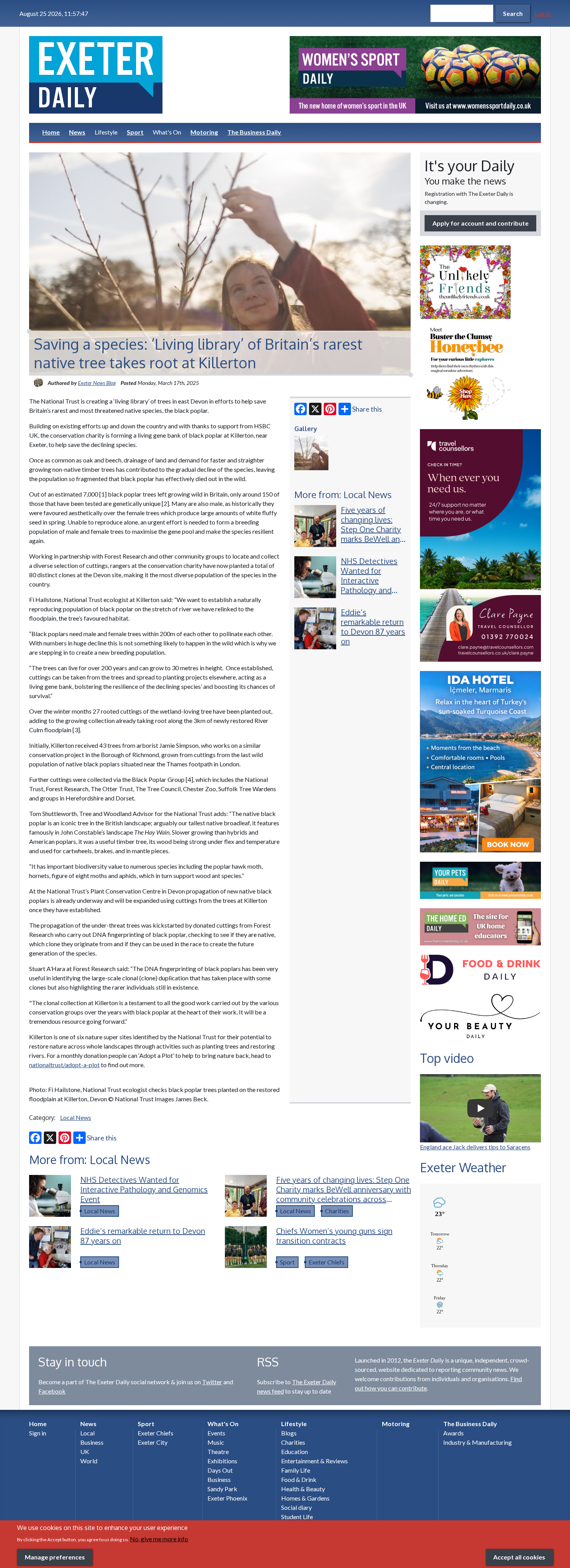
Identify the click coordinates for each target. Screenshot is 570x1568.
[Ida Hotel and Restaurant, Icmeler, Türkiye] (480, 761)
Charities (337, 1210)
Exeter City (153, 1442)
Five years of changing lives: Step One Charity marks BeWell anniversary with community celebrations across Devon (386, 539)
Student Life (297, 1516)
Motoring (204, 132)
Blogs (289, 1433)
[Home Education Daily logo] (480, 926)
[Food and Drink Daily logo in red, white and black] (480, 970)
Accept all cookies (519, 1556)
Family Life (295, 1470)
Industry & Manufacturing (477, 1442)
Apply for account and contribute (480, 223)
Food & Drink (298, 1479)
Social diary (296, 1507)
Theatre (218, 1451)
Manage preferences (55, 1556)
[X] (315, 409)
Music (215, 1442)
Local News (75, 1117)
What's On (167, 132)
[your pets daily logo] (480, 880)
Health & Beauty (303, 1488)
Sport (135, 132)
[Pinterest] (330, 409)
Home (51, 132)
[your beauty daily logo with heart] (480, 1018)
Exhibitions (222, 1461)
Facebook (52, 1391)
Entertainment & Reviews (314, 1461)
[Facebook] (300, 409)
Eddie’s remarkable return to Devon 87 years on (373, 626)
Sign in (37, 1433)
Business (92, 1442)
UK (84, 1451)
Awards (453, 1433)
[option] (415, 75)
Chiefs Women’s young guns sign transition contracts (334, 1235)
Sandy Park (222, 1488)
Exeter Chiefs (326, 1262)
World (88, 1461)
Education (294, 1451)
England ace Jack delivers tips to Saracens (475, 1147)
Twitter (212, 1381)
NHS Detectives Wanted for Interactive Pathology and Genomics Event (369, 580)
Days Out (220, 1470)
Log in (543, 13)
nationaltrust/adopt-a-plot (64, 1064)
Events (216, 1433)
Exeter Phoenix (227, 1498)
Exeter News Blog (97, 382)
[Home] (154, 75)
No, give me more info (159, 1538)
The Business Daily (254, 132)
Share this (367, 409)
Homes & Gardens (305, 1498)
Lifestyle (106, 132)
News (77, 132)
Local (87, 1433)
